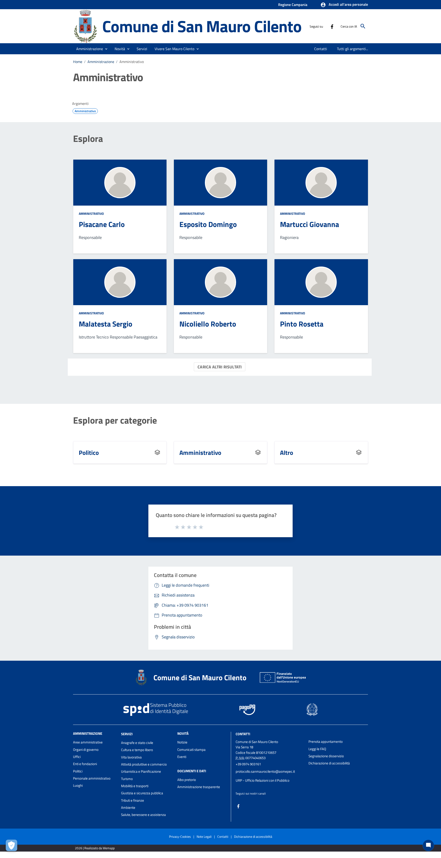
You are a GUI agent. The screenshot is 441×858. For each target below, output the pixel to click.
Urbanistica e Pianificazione (141, 771)
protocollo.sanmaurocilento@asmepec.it (265, 771)
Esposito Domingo (208, 224)
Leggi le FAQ (317, 749)
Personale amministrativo (91, 778)
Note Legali (204, 836)
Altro (286, 452)
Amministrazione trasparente (198, 786)
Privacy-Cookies (180, 836)
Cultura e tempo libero (137, 749)
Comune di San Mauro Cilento (202, 26)
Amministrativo (91, 213)
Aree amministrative (88, 742)
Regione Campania (292, 4)
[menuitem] (320, 49)
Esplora (88, 138)
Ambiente (128, 807)
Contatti (243, 734)
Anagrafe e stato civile (137, 742)
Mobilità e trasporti (134, 786)
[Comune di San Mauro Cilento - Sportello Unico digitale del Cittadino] (85, 26)
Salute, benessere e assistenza (143, 814)
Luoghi (78, 785)
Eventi (181, 756)
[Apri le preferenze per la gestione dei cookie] (11, 845)
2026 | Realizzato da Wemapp (95, 848)
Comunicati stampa (191, 749)
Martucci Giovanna (309, 224)
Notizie (182, 742)
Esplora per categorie (115, 420)
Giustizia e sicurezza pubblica (142, 793)
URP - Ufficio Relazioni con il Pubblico (262, 780)
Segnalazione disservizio (326, 756)
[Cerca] (363, 26)
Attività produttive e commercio (144, 764)
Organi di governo (86, 749)
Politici (77, 771)
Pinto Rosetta (301, 323)
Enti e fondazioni (85, 763)
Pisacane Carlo (102, 224)
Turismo (127, 778)
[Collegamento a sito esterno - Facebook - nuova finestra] (332, 26)
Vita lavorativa (131, 757)
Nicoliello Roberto (207, 323)
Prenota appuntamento (325, 741)
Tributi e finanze (132, 800)
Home (77, 61)
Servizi (127, 734)
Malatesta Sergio (105, 323)
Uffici (77, 756)
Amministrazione (101, 61)
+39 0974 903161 (248, 764)
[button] (344, 5)
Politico (89, 452)
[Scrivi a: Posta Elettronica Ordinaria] (270, 776)
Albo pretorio (186, 779)
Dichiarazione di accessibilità (329, 763)
